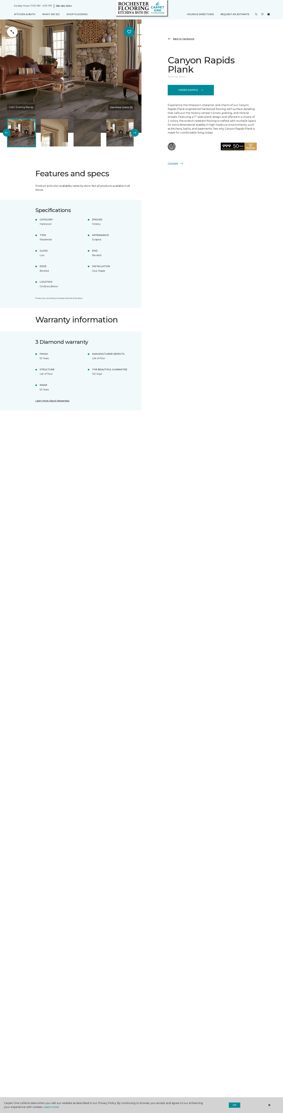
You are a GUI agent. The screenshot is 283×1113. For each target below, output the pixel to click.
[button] (256, 14)
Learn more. (51, 1107)
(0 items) (268, 14)
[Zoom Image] (12, 32)
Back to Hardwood (183, 38)
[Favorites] (262, 14)
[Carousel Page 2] (54, 132)
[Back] (7, 133)
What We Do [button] (51, 14)
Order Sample (188, 89)
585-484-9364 (64, 5)
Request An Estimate (234, 14)
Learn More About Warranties (52, 400)
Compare (173, 163)
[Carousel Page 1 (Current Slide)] (21, 132)
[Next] (135, 133)
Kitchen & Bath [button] (24, 14)
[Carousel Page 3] (87, 132)
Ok (234, 1104)
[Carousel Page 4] (119, 132)
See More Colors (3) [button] (121, 107)
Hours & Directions (200, 14)
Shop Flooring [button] (77, 14)
